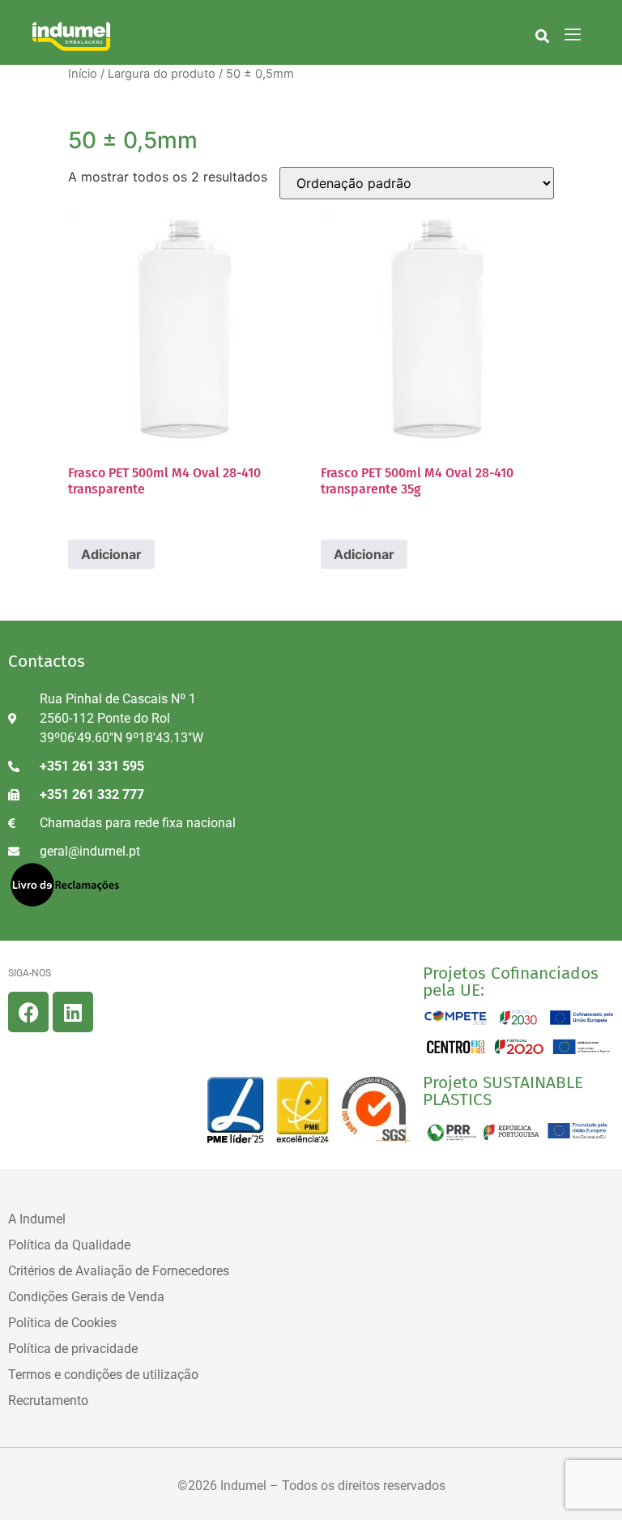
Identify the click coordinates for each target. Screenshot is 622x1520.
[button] (542, 35)
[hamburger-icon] (573, 35)
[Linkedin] (73, 1012)
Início (82, 73)
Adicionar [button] (111, 554)
